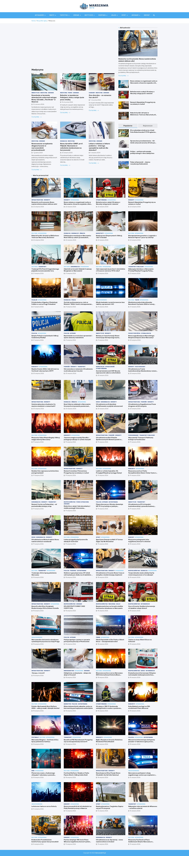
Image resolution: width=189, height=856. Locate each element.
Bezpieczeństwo (70, 502)
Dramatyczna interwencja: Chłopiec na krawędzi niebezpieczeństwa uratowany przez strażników (142, 675)
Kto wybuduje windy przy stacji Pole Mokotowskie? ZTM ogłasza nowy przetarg (142, 132)
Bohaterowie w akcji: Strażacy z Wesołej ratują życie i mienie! (142, 92)
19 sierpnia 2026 (38, 442)
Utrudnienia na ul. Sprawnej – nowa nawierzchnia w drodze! (109, 841)
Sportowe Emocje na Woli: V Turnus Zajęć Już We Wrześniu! (109, 540)
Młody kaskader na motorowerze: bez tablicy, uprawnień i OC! (110, 303)
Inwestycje (36, 92)
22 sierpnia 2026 (38, 207)
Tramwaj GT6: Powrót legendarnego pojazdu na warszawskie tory (45, 270)
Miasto (51, 15)
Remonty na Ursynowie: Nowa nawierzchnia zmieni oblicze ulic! (44, 203)
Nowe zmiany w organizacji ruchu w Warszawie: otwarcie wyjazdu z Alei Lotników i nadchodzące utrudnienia (143, 84)
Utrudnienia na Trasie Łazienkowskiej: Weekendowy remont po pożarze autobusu (142, 371)
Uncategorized (101, 300)
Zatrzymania (113, 502)
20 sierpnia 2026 (135, 340)
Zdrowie (76, 15)
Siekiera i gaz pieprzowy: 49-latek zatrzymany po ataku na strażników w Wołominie (78, 575)
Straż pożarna (101, 200)
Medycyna (43, 92)
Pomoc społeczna (82, 502)
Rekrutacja (100, 366)
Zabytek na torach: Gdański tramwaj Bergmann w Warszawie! (77, 270)
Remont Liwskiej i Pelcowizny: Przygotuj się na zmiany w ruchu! (76, 472)
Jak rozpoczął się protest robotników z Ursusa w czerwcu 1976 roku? (110, 270)
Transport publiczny (136, 266)
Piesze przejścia (134, 333)
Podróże (67, 366)
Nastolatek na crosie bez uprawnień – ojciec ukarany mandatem (78, 337)
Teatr (137, 300)
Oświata (82, 233)
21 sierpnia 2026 (38, 273)
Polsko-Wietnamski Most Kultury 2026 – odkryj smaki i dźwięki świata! (45, 707)
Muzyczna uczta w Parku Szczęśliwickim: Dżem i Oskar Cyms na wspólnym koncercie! (142, 473)
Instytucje (89, 15)
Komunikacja (75, 266)
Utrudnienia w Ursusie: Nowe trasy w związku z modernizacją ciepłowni (110, 574)
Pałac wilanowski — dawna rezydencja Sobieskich (140, 163)
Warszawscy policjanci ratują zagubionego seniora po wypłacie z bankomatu (141, 775)
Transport (42, 266)
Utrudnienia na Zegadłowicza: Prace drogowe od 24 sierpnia (142, 405)
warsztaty (100, 233)
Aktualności (39, 15)
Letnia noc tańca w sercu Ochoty (44, 806)
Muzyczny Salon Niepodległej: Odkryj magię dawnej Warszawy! (46, 438)
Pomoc (70, 92)
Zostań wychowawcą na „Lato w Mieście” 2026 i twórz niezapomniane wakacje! (78, 304)
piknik (98, 637)
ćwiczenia (111, 604)
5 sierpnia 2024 (95, 153)
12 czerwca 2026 (38, 104)
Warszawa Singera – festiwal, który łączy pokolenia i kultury (45, 741)
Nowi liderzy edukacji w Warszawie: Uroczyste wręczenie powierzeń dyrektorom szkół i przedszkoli (77, 406)
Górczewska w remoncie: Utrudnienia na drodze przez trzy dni (78, 370)
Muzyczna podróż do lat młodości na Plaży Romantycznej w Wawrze (77, 807)
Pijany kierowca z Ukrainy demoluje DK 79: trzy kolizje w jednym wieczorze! (109, 506)
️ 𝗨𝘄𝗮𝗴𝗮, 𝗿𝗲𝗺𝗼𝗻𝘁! (38, 673)
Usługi (113, 15)
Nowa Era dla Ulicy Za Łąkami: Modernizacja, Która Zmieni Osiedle (45, 607)
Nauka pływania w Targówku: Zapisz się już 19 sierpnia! (109, 807)
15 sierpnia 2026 (70, 844)
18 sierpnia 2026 (135, 544)
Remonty (47, 200)
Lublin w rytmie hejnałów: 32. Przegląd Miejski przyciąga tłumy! (109, 472)
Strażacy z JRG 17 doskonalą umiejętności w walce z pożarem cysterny (108, 708)
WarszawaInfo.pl (100, 853)
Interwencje (145, 604)
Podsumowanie (133, 435)
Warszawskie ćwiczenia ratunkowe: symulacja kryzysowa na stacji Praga (45, 641)
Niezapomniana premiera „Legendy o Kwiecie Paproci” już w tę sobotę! (142, 236)
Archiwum (135, 15)
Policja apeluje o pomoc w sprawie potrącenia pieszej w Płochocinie (77, 641)
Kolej (118, 604)
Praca (73, 300)
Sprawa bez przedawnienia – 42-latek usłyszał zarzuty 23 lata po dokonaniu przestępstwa (142, 143)
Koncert (131, 537)
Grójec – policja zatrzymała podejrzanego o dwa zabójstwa (142, 152)
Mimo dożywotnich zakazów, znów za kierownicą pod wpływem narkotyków (78, 707)
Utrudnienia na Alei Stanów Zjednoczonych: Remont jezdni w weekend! (108, 439)
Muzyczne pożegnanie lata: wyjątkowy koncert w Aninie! (139, 540)
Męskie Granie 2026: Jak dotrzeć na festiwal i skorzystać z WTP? (45, 370)
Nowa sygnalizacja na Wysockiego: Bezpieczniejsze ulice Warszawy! (141, 337)
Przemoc (73, 570)
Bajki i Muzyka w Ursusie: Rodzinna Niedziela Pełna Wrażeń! (109, 741)
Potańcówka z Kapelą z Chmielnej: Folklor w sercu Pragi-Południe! (44, 303)
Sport (124, 15)
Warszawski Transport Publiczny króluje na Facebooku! (140, 438)
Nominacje (75, 233)
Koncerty (35, 366)
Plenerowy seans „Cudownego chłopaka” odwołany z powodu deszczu (43, 775)
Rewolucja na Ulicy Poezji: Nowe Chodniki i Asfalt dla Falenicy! (108, 774)
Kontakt (147, 15)
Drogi (98, 402)
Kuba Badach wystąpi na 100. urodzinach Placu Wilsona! (139, 707)
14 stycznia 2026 (67, 102)
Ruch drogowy (140, 366)
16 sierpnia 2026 (135, 777)
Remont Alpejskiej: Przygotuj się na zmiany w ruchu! (142, 103)
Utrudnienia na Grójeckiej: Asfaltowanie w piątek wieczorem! (109, 405)
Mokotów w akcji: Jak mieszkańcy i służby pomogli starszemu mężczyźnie (77, 508)
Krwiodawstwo (69, 670)
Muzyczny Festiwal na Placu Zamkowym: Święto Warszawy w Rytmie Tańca (140, 841)
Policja (34, 333)
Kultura (34, 233)
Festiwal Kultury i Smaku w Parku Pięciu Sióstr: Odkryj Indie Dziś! (76, 774)
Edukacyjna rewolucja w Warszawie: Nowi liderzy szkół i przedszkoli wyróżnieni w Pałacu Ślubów (77, 237)
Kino (33, 770)
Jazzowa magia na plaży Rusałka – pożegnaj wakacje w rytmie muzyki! (77, 438)
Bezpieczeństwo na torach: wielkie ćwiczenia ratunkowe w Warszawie (109, 607)
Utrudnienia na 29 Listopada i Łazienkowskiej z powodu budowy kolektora (141, 506)
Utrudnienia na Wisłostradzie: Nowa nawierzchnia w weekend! (45, 540)
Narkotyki (67, 704)
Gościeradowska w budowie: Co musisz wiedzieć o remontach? (44, 405)
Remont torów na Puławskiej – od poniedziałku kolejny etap (44, 505)
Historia (35, 266)
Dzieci (143, 670)
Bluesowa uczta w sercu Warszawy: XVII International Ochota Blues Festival (109, 675)
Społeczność (109, 366)
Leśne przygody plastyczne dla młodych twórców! (76, 540)
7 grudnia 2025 (38, 153)
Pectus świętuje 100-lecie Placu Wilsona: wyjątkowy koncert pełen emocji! (77, 841)
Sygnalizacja (146, 333)
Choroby (92, 92)
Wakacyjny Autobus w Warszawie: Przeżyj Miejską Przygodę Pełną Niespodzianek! (141, 271)
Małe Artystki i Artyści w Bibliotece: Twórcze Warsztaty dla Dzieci (143, 115)
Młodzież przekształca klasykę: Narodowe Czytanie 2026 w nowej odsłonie (141, 304)
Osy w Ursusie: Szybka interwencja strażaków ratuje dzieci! (141, 607)
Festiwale (35, 737)
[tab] (127, 126)
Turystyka (64, 15)
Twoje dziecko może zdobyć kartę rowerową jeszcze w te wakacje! (141, 574)
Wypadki (73, 333)
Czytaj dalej (35, 117)
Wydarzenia (75, 200)
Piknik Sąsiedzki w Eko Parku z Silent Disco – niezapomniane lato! (110, 641)
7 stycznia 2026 (95, 100)
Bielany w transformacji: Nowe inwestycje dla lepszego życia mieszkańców (107, 337)
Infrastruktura (37, 200)
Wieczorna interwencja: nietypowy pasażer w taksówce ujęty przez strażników (141, 741)
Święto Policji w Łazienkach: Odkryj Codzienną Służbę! (45, 337)
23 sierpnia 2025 (67, 153)
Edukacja (63, 141)
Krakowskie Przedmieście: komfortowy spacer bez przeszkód (45, 841)
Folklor (34, 300)
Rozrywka (102, 15)
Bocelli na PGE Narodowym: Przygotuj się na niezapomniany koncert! (78, 741)
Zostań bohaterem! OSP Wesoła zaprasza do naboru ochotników (108, 372)
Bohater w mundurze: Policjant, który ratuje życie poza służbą (72, 97)
